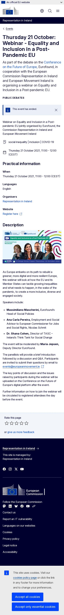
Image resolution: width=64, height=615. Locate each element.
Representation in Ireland (17, 201)
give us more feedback (20, 432)
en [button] (42, 10)
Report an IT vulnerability (17, 519)
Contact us (9, 512)
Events (9, 28)
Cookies (7, 532)
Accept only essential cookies (35, 606)
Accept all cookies (27, 597)
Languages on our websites (19, 525)
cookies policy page (25, 577)
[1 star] (6, 423)
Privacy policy (11, 538)
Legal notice (10, 545)
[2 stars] (9, 423)
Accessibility (10, 552)
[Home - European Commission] (11, 10)
